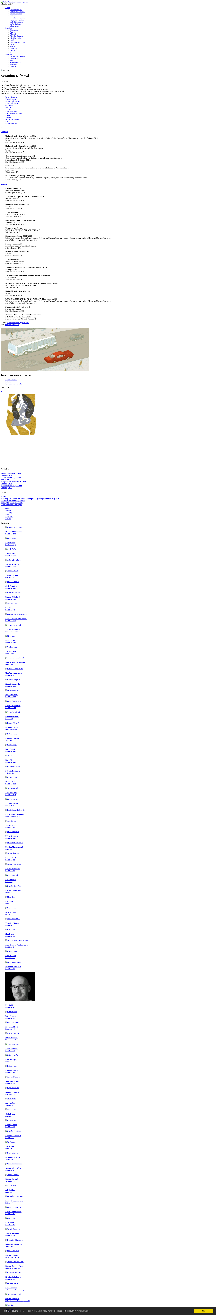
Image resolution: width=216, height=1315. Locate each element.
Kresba (12, 44)
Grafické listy (14, 58)
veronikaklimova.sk (12, 325)
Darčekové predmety (17, 56)
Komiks (13, 16)
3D (11, 52)
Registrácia (9, 517)
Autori (7, 8)
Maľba (12, 46)
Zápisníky (13, 64)
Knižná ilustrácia (16, 14)
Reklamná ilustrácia (17, 20)
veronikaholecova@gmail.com (18, 323)
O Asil (7, 508)
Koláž (12, 40)
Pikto (7, 515)
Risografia (13, 48)
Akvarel (13, 34)
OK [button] (203, 1311)
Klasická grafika (15, 38)
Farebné (13, 32)
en (28, 2)
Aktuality (8, 513)
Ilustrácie (8, 28)
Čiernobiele (14, 30)
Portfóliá (8, 510)
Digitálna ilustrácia (16, 36)
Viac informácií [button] (83, 1311)
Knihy (12, 60)
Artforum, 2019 (11, 487)
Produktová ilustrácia (17, 18)
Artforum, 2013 (11, 474)
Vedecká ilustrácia (16, 22)
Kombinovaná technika (18, 42)
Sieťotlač (13, 50)
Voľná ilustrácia (15, 24)
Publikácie (13, 66)
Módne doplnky (15, 62)
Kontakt (8, 519)
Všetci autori (14, 26)
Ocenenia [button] (4, 132)
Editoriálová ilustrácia (17, 12)
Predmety (8, 54)
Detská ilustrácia (16, 10)
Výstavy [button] (4, 184)
